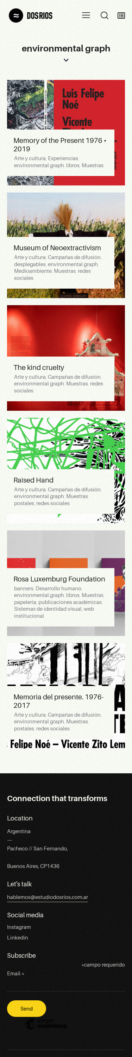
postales (24, 503)
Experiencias (63, 158)
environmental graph (39, 165)
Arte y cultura (30, 158)
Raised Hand (33, 480)
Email (15, 973)
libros (73, 165)
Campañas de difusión (74, 257)
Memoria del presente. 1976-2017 (58, 701)
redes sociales (53, 503)
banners (23, 588)
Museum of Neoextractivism (57, 248)
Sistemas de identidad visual (48, 609)
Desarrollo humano (58, 588)
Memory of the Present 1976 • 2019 (59, 145)
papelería (25, 602)
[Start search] (104, 15)
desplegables (30, 264)
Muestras (92, 165)
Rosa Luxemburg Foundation (59, 579)
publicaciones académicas (70, 602)
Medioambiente (33, 271)
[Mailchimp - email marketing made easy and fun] (45, 1029)
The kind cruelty (38, 367)
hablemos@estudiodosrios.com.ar (47, 897)
